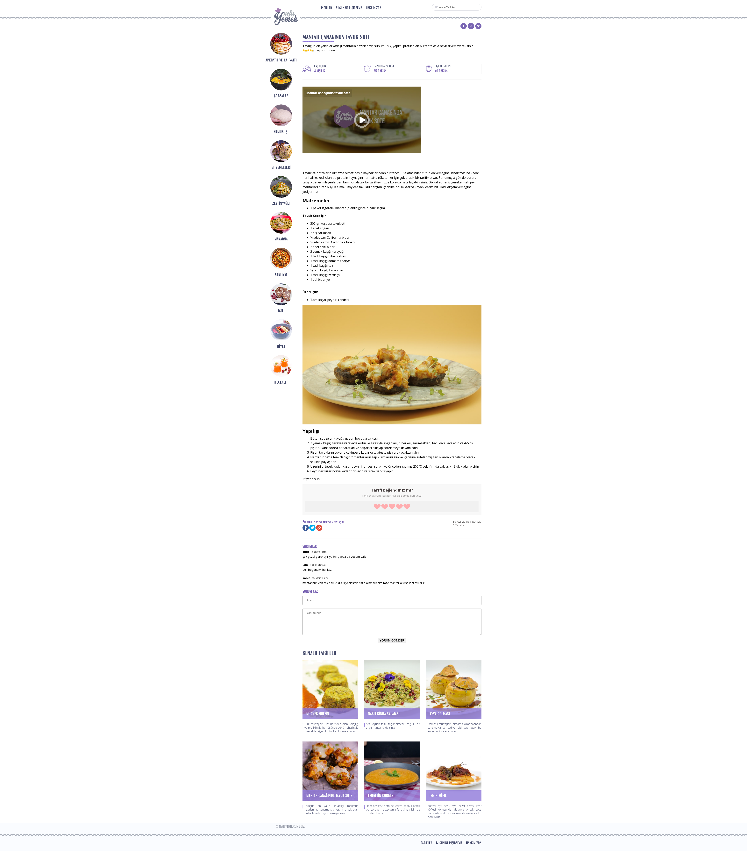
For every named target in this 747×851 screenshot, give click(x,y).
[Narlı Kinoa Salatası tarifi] (392, 689)
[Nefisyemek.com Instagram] (471, 26)
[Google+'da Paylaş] (319, 527)
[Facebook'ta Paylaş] (305, 527)
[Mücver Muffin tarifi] (330, 689)
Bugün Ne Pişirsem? (349, 8)
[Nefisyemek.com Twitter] (478, 26)
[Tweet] (312, 527)
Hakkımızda (373, 8)
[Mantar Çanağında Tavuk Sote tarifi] (330, 771)
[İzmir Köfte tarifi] (453, 771)
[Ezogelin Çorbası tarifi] (392, 771)
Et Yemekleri (459, 525)
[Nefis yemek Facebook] (463, 26)
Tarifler (326, 8)
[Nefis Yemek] (285, 17)
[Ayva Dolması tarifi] (453, 689)
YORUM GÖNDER (392, 640)
